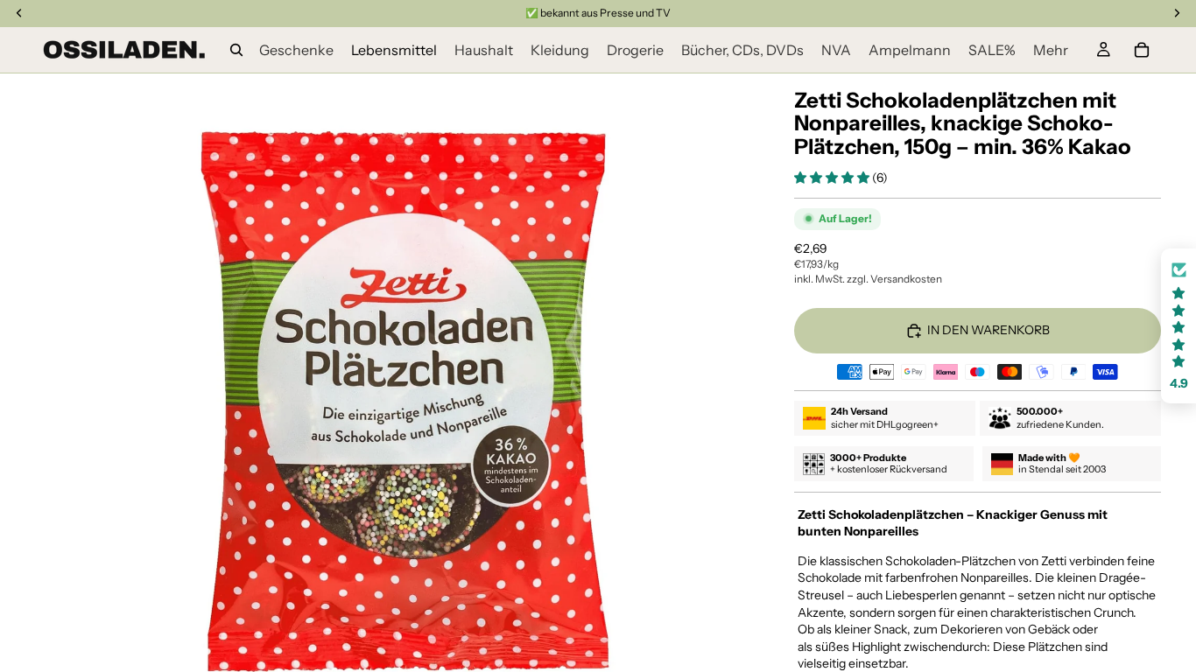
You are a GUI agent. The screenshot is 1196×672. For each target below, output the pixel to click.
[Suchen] (236, 50)
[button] (833, 178)
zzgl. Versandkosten (894, 278)
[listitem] (1050, 50)
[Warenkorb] (1141, 50)
